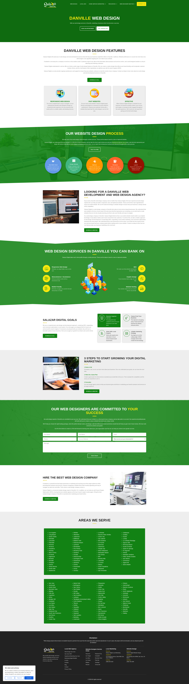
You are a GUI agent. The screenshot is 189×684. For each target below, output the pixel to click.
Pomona (51, 544)
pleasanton (101, 583)
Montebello (76, 546)
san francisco (102, 611)
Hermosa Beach (127, 544)
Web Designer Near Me (127, 4)
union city (101, 589)
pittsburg (125, 605)
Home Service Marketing (96, 4)
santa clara (52, 587)
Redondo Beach (78, 542)
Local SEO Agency (70, 649)
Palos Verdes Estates (129, 556)
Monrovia (101, 544)
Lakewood (76, 536)
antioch (125, 599)
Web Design (73, 4)
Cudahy (125, 534)
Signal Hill (126, 562)
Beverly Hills (101, 558)
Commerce (126, 560)
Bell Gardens (102, 540)
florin (124, 589)
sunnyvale (52, 585)
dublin (100, 587)
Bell (99, 556)
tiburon (75, 603)
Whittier (75, 532)
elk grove (101, 615)
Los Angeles (52, 532)
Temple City (101, 548)
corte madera (77, 601)
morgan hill (52, 599)
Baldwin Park (77, 540)
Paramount (76, 560)
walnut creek (127, 603)
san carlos (76, 587)
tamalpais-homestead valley (82, 599)
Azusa (75, 568)
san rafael (76, 589)
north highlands (127, 591)
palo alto (51, 593)
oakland (75, 609)
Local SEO (83, 4)
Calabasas (126, 532)
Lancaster (52, 540)
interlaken (101, 605)
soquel (100, 601)
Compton (51, 562)
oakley (125, 613)
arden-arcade (102, 617)
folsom (125, 583)
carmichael (126, 585)
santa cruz (101, 591)
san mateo (52, 607)
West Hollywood (103, 550)
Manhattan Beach (103, 552)
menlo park (76, 583)
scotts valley (102, 597)
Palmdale (51, 542)
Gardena (76, 552)
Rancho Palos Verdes (104, 534)
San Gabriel (101, 538)
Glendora (76, 562)
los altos (51, 605)
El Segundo (126, 550)
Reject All (19, 677)
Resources (112, 4)
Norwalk (51, 560)
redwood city (53, 611)
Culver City (101, 536)
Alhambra (76, 534)
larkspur (76, 597)
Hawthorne (52, 570)
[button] (97, 4)
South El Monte (127, 546)
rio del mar (101, 603)
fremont (75, 611)
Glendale (51, 538)
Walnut (100, 564)
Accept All (29, 677)
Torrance (51, 546)
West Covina (52, 552)
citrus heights (102, 619)
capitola (100, 599)
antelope (125, 593)
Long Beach (52, 534)
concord (125, 595)
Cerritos (75, 570)
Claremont (101, 546)
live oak (100, 595)
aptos (100, 609)
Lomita (125, 538)
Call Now (108, 660)
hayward (76, 613)
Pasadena (52, 548)
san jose (51, 583)
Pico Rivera (76, 548)
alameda (100, 585)
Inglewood (52, 556)
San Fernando (102, 570)
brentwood (126, 607)
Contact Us (141, 4)
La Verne (100, 562)
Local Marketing (111, 649)
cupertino (51, 595)
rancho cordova (128, 587)
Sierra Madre (127, 564)
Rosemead (76, 566)
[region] (19, 673)
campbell (51, 601)
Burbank (51, 558)
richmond (126, 597)
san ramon (126, 601)
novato (75, 591)
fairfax (75, 605)
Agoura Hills (126, 542)
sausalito (76, 607)
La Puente (101, 542)
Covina (75, 564)
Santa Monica (53, 566)
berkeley (76, 617)
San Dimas (101, 554)
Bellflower (76, 538)
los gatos (52, 603)
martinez (125, 611)
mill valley (76, 593)
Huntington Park (78, 558)
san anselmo (77, 595)
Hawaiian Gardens (128, 554)
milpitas (51, 591)
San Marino (126, 558)
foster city (52, 619)
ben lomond (102, 607)
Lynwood (76, 544)
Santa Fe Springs (128, 548)
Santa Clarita (52, 536)
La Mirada (101, 532)
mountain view (53, 589)
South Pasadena (103, 566)
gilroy (50, 597)
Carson (51, 564)
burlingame (76, 585)
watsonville (101, 593)
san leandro (77, 615)
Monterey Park (77, 550)
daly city (51, 609)
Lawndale (101, 560)
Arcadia (75, 554)
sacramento (101, 613)
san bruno (52, 615)
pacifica (51, 617)
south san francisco (55, 613)
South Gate (52, 568)
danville (125, 609)
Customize (9, 677)
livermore (76, 619)
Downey (51, 550)
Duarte (125, 536)
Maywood (101, 568)
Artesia (125, 552)
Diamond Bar (77, 556)
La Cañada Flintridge (129, 540)
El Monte (51, 554)
